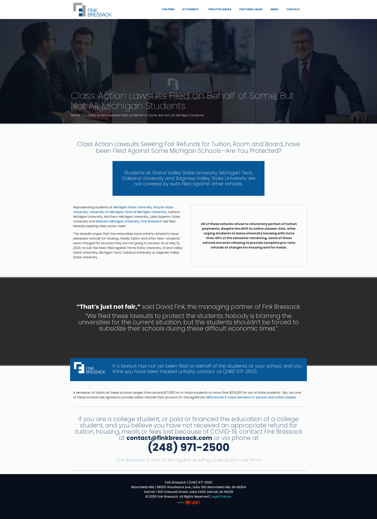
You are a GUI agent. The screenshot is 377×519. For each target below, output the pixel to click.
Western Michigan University (117, 221)
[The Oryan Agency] (188, 505)
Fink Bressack (151, 221)
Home (75, 115)
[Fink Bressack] (92, 9)
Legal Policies (221, 496)
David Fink (170, 306)
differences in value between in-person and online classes (251, 397)
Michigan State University (132, 207)
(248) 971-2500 (240, 371)
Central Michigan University (145, 212)
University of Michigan (106, 212)
